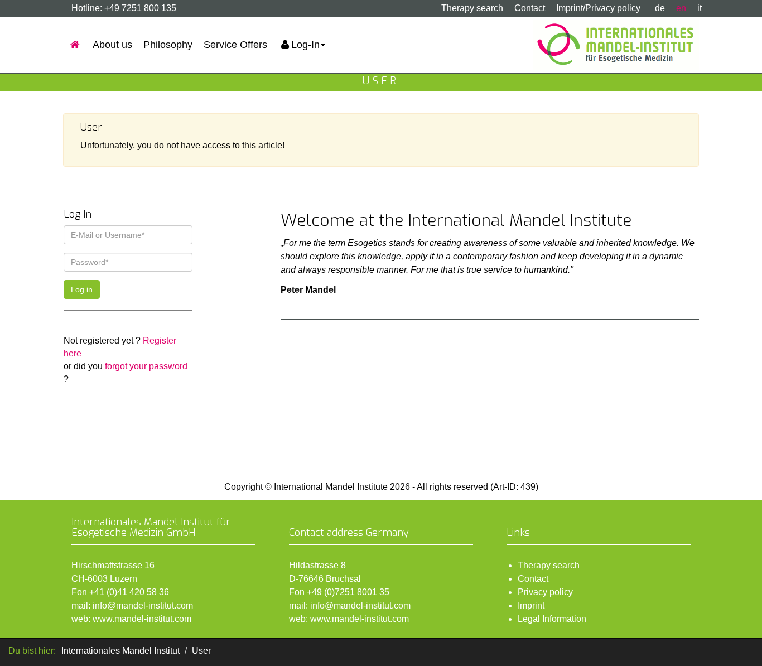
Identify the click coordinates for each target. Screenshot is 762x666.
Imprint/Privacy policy (598, 8)
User (201, 650)
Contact (529, 8)
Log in (82, 289)
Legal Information (552, 619)
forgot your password (146, 366)
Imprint (531, 605)
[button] (302, 45)
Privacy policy (545, 592)
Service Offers (235, 44)
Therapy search (472, 8)
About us (112, 44)
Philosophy (167, 44)
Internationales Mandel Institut (120, 650)
